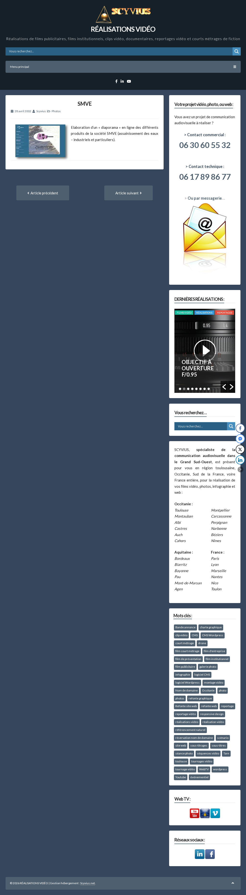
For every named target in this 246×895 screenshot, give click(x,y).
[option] (204, 351)
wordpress (220, 769)
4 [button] (192, 388)
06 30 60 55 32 (205, 145)
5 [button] (196, 388)
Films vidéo (184, 312)
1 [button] (180, 388)
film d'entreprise (214, 651)
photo (222, 690)
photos (179, 698)
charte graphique (211, 627)
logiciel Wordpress (187, 682)
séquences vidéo (208, 753)
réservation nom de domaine (194, 738)
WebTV (204, 769)
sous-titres (219, 745)
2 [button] (184, 388)
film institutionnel (217, 659)
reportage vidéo (185, 714)
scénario (222, 738)
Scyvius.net (87, 883)
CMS (195, 635)
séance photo (184, 753)
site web (180, 745)
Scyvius (41, 111)
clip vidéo (181, 635)
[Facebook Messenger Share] (240, 438)
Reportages (224, 312)
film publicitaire (185, 666)
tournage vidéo (185, 769)
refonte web (209, 706)
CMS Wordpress (212, 635)
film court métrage (187, 651)
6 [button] (200, 388)
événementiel (199, 777)
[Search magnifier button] (237, 51)
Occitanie (208, 690)
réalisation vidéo (213, 722)
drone (202, 643)
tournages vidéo (201, 761)
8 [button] (208, 388)
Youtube (180, 777)
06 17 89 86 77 (205, 176)
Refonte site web (186, 706)
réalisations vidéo (186, 722)
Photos (56, 111)
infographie (182, 674)
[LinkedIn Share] (240, 459)
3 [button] (188, 388)
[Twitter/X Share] (240, 449)
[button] (224, 387)
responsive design (212, 714)
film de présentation (188, 659)
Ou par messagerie (205, 198)
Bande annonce (185, 627)
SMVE (85, 103)
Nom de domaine (186, 690)
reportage (227, 706)
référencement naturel (190, 730)
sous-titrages (198, 745)
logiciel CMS (202, 674)
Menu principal (19, 66)
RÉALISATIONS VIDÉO (123, 29)
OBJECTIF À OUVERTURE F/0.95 (198, 368)
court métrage (184, 643)
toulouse (181, 761)
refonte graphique (200, 698)
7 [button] (204, 388)
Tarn (226, 753)
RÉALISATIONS (204, 312)
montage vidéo (213, 682)
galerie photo (207, 666)
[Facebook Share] (240, 428)
